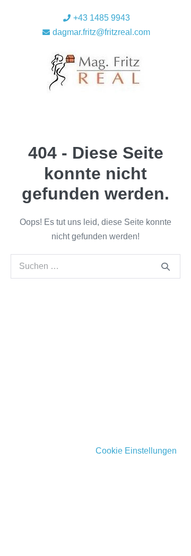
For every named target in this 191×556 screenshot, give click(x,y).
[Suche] (165, 266)
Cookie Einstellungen (136, 450)
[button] (98, 107)
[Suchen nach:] (95, 266)
